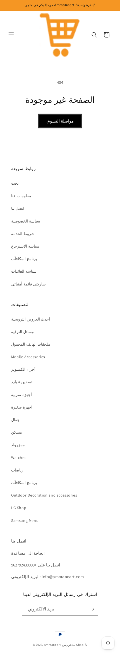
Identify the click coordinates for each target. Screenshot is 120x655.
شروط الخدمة (23, 233)
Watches (18, 457)
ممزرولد (18, 444)
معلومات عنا (21, 195)
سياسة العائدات (24, 271)
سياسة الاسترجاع (25, 246)
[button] (11, 35)
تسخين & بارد (21, 381)
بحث (15, 183)
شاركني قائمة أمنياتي (28, 284)
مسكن (16, 432)
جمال (15, 419)
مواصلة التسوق (60, 121)
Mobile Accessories (28, 356)
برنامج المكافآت (24, 258)
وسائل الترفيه (22, 331)
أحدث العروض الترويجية (30, 319)
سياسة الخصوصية (25, 221)
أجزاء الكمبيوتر (23, 369)
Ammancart (52, 645)
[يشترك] (92, 609)
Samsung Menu (25, 520)
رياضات (17, 470)
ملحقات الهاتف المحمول (30, 344)
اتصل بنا (17, 208)
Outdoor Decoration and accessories (44, 495)
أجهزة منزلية (21, 394)
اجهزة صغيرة (21, 407)
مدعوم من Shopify (74, 645)
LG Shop (18, 507)
